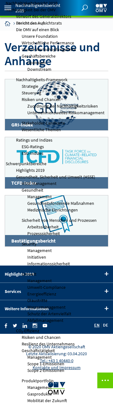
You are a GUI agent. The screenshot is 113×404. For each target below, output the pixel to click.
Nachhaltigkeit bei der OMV (31, 10)
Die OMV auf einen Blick (37, 29)
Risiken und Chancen (41, 99)
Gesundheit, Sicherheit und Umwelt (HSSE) (55, 177)
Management (39, 196)
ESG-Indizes (32, 153)
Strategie (30, 86)
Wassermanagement (46, 307)
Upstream (36, 62)
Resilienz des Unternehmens (48, 344)
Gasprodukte (39, 394)
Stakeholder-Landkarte (43, 123)
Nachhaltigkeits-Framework (41, 79)
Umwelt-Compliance (46, 287)
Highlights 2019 (30, 170)
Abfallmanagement (45, 320)
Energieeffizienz (41, 294)
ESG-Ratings (33, 146)
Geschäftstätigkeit (38, 350)
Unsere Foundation (40, 36)
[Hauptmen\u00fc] (8, 8)
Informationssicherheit (48, 264)
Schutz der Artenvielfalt (49, 314)
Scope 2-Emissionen (45, 370)
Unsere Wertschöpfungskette (49, 49)
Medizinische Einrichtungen (52, 210)
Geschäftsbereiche (39, 56)
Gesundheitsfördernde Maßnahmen (60, 203)
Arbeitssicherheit (43, 227)
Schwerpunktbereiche (26, 163)
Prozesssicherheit (43, 233)
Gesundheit (32, 190)
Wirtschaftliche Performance (48, 43)
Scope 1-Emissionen (45, 364)
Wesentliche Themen (41, 129)
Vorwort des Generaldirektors (43, 16)
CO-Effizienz (27, 331)
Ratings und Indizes (34, 140)
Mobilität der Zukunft (47, 400)
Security (29, 244)
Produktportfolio (38, 381)
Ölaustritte (37, 300)
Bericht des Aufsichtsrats (39, 23)
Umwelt (29, 274)
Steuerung (31, 93)
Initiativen (36, 257)
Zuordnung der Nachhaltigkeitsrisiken (62, 106)
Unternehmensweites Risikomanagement (66, 112)
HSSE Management (39, 183)
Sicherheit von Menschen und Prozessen (59, 220)
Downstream (39, 69)
